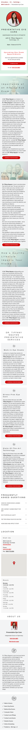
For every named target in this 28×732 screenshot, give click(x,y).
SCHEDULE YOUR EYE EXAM (11, 157)
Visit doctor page (14, 641)
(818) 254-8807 (14, 638)
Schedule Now (14, 63)
